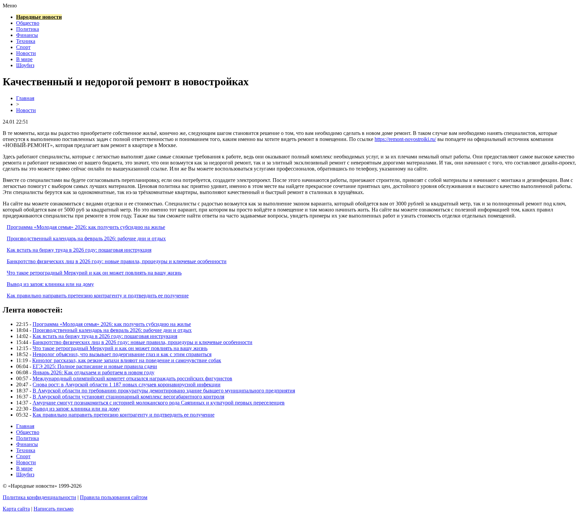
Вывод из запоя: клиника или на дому (50, 284)
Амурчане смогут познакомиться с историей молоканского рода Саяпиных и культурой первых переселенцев (159, 402)
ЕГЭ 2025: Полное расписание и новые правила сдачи (95, 366)
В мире (24, 59)
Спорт (23, 47)
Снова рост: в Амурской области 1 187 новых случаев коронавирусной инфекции (127, 384)
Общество (27, 23)
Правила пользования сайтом (113, 497)
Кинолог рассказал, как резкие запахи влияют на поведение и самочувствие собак (126, 360)
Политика (27, 29)
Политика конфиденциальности (39, 497)
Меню (10, 5)
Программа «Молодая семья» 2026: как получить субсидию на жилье (86, 227)
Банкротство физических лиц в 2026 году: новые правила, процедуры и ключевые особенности (117, 261)
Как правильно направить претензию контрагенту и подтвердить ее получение (98, 295)
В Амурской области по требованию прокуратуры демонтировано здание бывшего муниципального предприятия (164, 390)
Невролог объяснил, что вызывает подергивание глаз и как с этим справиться (122, 354)
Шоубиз (25, 65)
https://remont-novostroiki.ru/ (405, 139)
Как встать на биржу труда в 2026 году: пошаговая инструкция (79, 250)
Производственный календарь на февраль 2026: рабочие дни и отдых (86, 238)
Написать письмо (54, 509)
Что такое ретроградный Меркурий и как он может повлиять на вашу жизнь (94, 273)
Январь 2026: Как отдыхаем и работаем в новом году (93, 372)
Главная (25, 98)
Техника (25, 41)
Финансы (27, 35)
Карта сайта (16, 509)
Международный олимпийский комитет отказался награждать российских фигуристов (132, 378)
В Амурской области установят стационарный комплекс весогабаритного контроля (128, 396)
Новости (26, 53)
